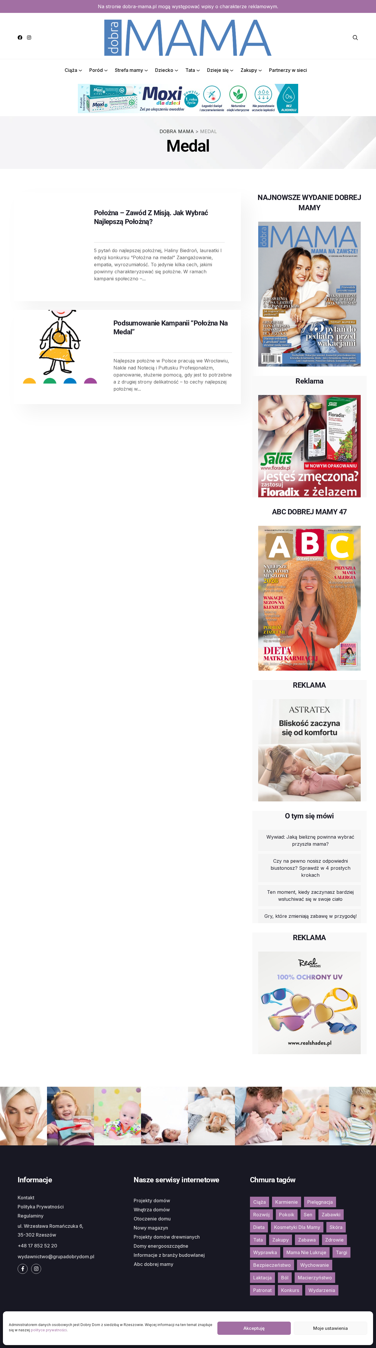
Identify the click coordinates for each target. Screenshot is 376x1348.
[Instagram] (29, 37)
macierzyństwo (315, 1278)
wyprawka (265, 1252)
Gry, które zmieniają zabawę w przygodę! (310, 916)
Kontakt (26, 1198)
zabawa (307, 1240)
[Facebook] (20, 37)
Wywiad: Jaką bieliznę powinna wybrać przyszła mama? (310, 840)
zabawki (331, 1215)
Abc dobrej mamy (153, 1264)
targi (341, 1252)
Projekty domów (152, 1200)
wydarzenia (321, 1290)
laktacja (262, 1278)
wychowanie (314, 1265)
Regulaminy (30, 1216)
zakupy (280, 1240)
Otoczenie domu (152, 1219)
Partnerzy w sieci (288, 70)
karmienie (286, 1202)
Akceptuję (254, 1328)
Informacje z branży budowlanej (169, 1255)
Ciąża (71, 70)
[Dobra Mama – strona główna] (188, 37)
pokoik (286, 1215)
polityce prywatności (49, 1330)
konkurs (290, 1290)
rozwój (261, 1215)
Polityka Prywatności (41, 1207)
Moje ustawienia (330, 1328)
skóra (336, 1227)
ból (284, 1278)
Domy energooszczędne (161, 1246)
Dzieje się (218, 70)
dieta (259, 1227)
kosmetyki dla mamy (297, 1227)
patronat (262, 1290)
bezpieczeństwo (272, 1265)
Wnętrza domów (152, 1210)
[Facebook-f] (23, 1269)
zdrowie (334, 1240)
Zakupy (249, 70)
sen (308, 1215)
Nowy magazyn (151, 1228)
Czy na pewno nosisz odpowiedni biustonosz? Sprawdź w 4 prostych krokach (310, 868)
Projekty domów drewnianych (167, 1237)
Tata (190, 70)
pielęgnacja (320, 1202)
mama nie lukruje (306, 1252)
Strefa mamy (129, 70)
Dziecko (164, 70)
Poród (96, 70)
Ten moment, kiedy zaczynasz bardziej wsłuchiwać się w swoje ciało (310, 895)
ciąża (259, 1202)
